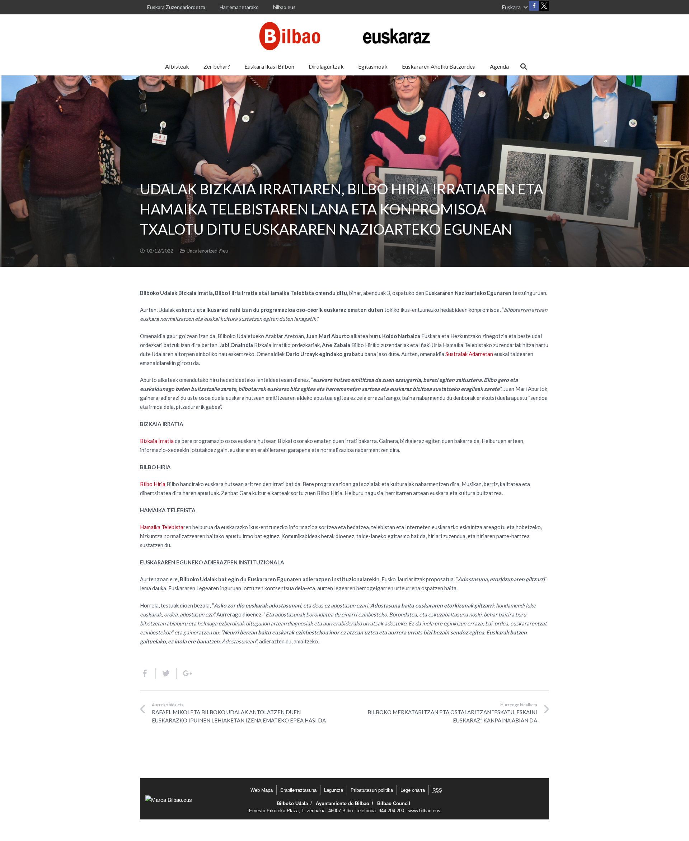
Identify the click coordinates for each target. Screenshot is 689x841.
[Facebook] (534, 6)
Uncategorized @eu (207, 251)
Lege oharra (412, 790)
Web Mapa (261, 790)
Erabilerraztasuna (298, 790)
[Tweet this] (166, 673)
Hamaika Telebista (161, 527)
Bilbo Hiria (152, 484)
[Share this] (148, 673)
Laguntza (333, 790)
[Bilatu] (523, 66)
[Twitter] (544, 7)
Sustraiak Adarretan (469, 354)
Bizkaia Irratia (157, 441)
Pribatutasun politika (372, 790)
